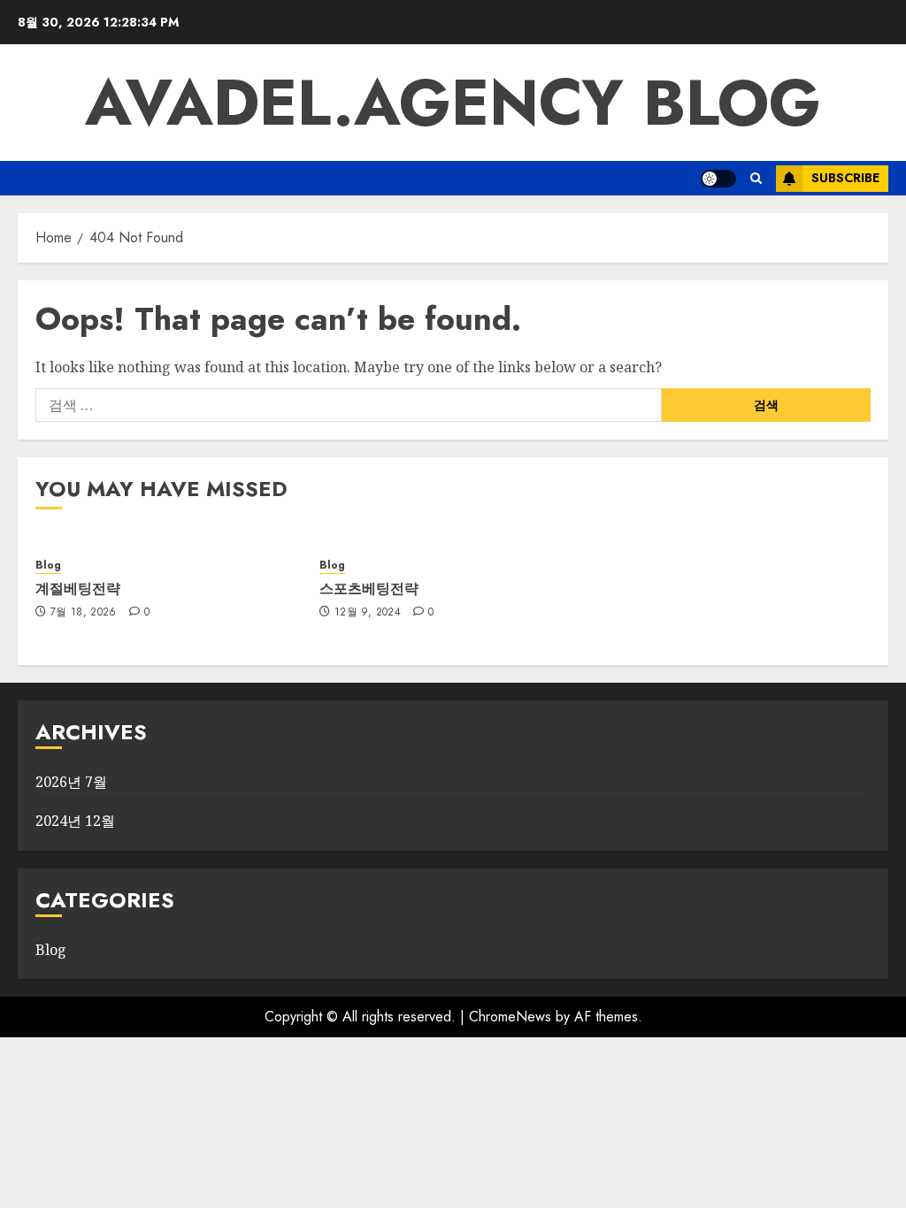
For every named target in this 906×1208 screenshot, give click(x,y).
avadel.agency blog (453, 103)
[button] (756, 178)
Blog (48, 565)
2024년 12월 (75, 820)
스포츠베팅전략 (368, 588)
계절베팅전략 (77, 588)
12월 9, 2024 (367, 613)
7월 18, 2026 (83, 613)
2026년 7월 (71, 781)
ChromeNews (510, 1016)
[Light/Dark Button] (718, 178)
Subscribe (845, 178)
